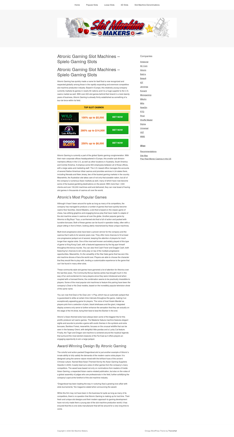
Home (77, 4)
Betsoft (143, 78)
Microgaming (145, 95)
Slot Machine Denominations (147, 4)
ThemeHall (172, 431)
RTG (142, 111)
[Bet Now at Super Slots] (69, 143)
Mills (142, 103)
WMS (142, 136)
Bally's (143, 74)
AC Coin (143, 65)
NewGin (143, 107)
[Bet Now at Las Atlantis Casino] (69, 130)
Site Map (144, 155)
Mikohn (143, 99)
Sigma (143, 124)
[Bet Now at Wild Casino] (69, 117)
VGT (142, 132)
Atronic (143, 70)
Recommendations (148, 151)
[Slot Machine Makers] (117, 35)
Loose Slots (109, 4)
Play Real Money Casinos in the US (155, 158)
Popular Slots (92, 4)
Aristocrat (144, 61)
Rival (142, 115)
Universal (144, 128)
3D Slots (124, 4)
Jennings (144, 86)
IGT (141, 82)
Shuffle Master (146, 119)
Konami (143, 90)
